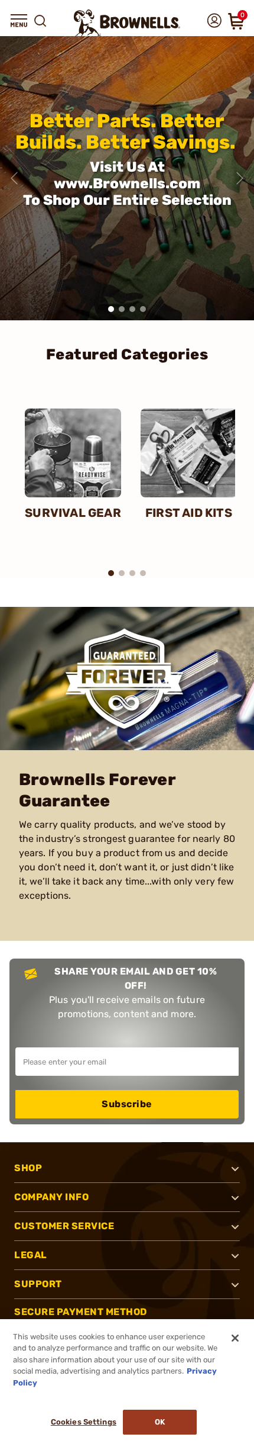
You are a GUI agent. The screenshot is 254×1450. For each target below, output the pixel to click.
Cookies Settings (83, 1421)
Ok (160, 1421)
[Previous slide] (14, 178)
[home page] (127, 22)
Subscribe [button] (127, 1104)
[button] (18, 20)
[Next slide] (240, 178)
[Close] (235, 1338)
